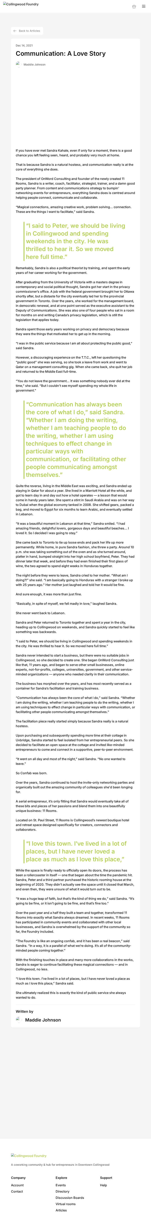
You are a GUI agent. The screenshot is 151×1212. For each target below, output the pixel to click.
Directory (62, 1191)
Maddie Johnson (34, 64)
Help (103, 1185)
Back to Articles (29, 30)
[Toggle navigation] (144, 6)
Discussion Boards (70, 1198)
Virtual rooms (66, 1204)
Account (17, 1185)
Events (61, 1185)
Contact (17, 1191)
